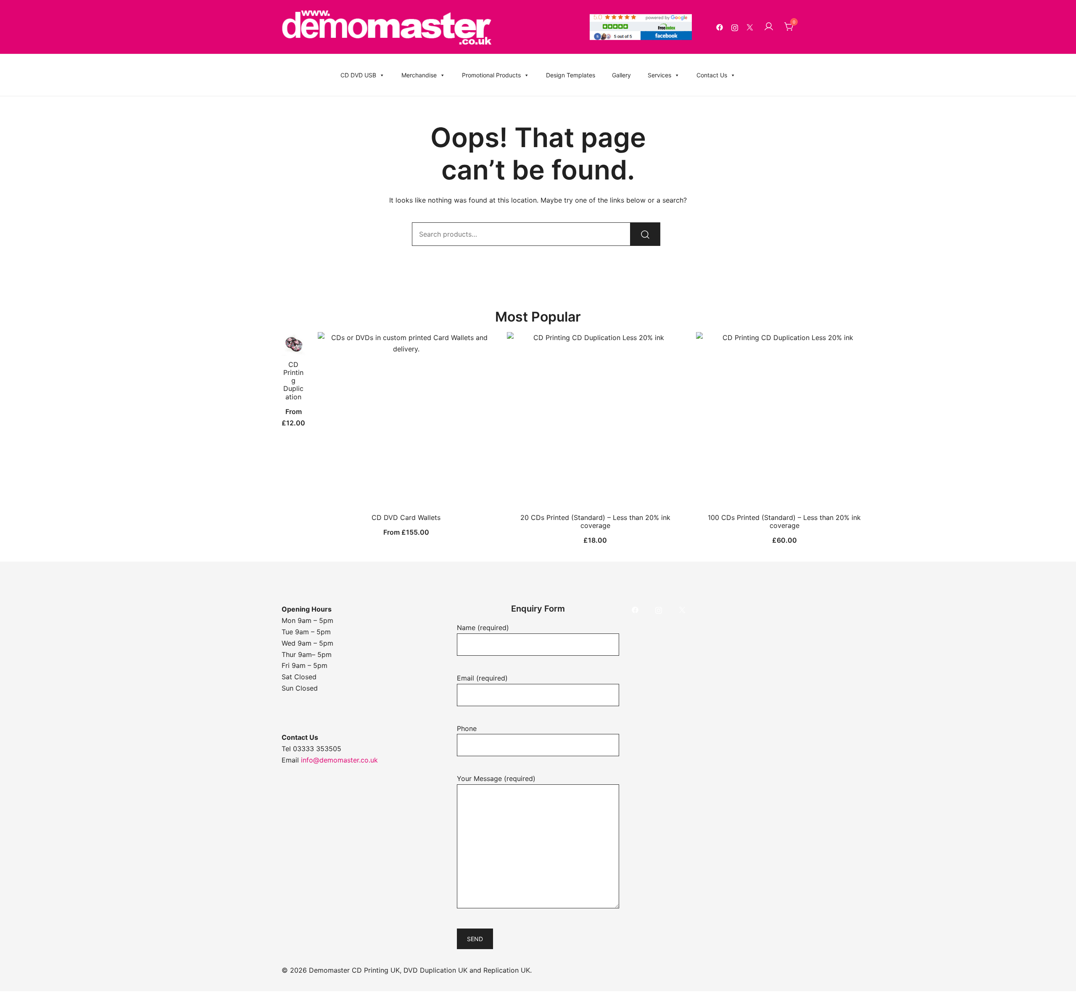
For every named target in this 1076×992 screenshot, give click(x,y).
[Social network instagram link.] (734, 27)
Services (659, 75)
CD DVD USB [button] (358, 75)
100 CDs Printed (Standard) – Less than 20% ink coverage (784, 521)
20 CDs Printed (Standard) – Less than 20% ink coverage (595, 521)
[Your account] (769, 26)
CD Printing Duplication (293, 380)
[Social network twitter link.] (749, 27)
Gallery (621, 75)
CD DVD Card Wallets (406, 517)
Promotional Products (491, 75)
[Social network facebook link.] (719, 27)
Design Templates (570, 75)
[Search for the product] (645, 234)
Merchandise (419, 75)
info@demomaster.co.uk (339, 760)
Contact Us (711, 75)
